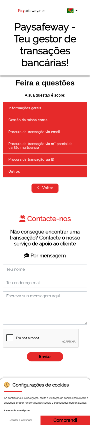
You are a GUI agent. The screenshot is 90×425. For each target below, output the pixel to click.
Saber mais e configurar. (17, 410)
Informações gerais (24, 108)
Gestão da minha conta (28, 120)
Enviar (45, 356)
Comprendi (65, 420)
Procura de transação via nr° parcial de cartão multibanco (40, 146)
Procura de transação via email (34, 132)
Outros (14, 171)
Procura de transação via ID (31, 159)
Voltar (47, 188)
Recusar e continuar (20, 420)
